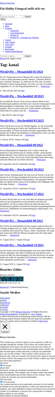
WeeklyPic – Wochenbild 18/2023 (22, 96)
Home (3, 58)
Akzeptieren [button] (25, 321)
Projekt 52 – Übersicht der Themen (24, 38)
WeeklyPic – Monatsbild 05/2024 (21, 71)
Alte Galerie (10, 42)
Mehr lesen (43, 321)
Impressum (9, 49)
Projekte (8, 28)
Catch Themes (36, 314)
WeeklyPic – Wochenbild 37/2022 (22, 194)
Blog (7, 26)
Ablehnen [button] (34, 321)
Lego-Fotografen (17, 33)
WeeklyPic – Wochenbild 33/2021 (22, 245)
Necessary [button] (4, 363)
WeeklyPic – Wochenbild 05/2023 (22, 120)
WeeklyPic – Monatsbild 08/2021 (21, 220)
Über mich (9, 44)
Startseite (8, 24)
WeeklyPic (14, 31)
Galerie (8, 40)
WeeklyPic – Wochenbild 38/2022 (22, 169)
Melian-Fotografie (7, 3)
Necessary (7, 365)
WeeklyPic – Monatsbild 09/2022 (21, 145)
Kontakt (8, 47)
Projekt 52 (14, 35)
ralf (23, 91)
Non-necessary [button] (6, 379)
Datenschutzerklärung (14, 51)
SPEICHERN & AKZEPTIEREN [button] (14, 396)
